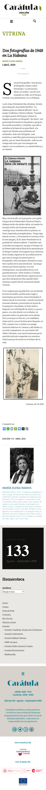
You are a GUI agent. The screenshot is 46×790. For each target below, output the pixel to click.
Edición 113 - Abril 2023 (14, 438)
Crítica (5, 606)
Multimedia (10, 654)
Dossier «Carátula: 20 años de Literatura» (23, 629)
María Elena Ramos (12, 61)
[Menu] (11, 21)
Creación (6, 614)
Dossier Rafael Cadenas (15, 637)
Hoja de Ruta (8, 610)
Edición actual (9, 622)
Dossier (6, 626)
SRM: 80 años (11, 642)
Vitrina (13, 33)
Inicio (5, 602)
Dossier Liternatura (14, 633)
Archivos (6, 587)
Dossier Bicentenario (14, 650)
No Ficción (7, 618)
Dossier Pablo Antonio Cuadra (19, 646)
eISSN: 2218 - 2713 (23, 691)
